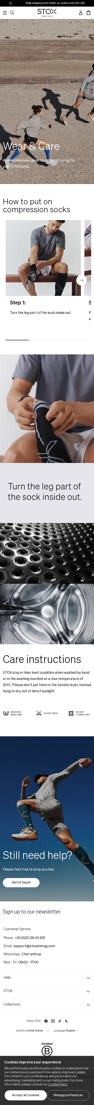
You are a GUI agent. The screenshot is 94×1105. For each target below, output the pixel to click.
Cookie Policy (57, 1084)
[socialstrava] (66, 1021)
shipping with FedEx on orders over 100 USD (44, 3)
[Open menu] (5, 13)
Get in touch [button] (21, 882)
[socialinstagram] (53, 1021)
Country (20, 1030)
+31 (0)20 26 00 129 (30, 938)
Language (59, 1030)
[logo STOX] (47, 13)
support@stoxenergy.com (34, 946)
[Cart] (88, 12)
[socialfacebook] (46, 1021)
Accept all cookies (25, 1095)
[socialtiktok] (59, 1021)
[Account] (80, 12)
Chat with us (31, 954)
